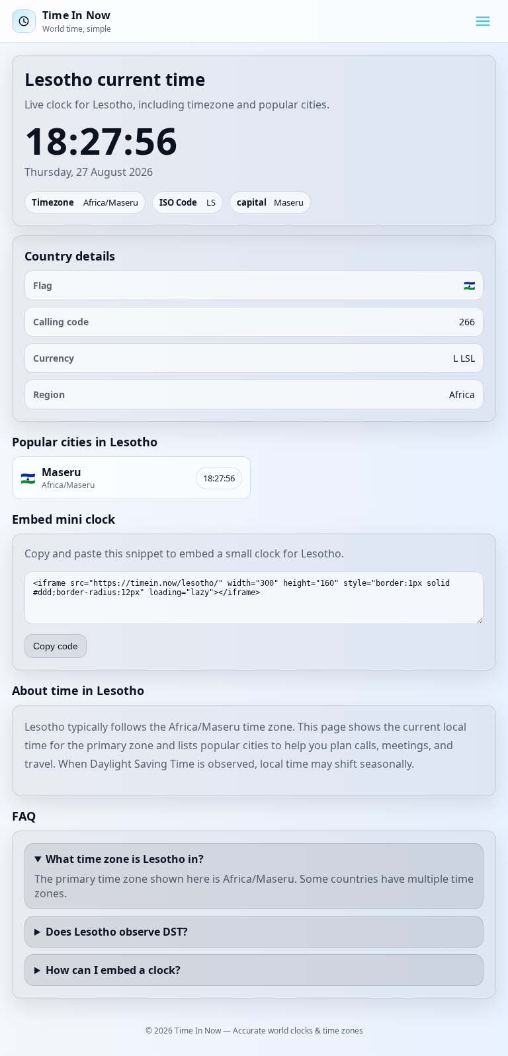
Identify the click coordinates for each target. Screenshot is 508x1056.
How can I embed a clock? (113, 970)
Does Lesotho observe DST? (117, 931)
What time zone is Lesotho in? (125, 859)
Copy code (55, 646)
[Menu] (483, 21)
